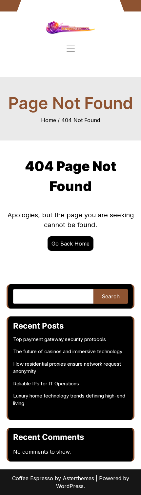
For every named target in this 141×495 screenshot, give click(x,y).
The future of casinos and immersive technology (67, 351)
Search (111, 296)
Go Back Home (70, 243)
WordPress (70, 486)
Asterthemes (78, 478)
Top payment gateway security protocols (59, 339)
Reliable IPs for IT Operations (46, 383)
